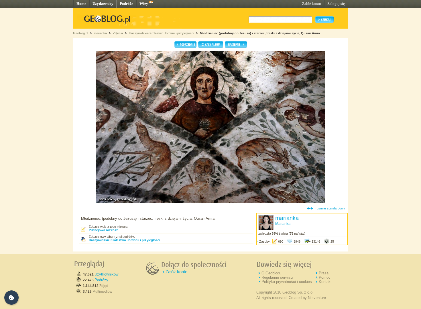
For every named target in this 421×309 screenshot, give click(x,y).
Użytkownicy (103, 3)
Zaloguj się (336, 3)
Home (81, 3)
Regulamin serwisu (277, 277)
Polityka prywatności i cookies (286, 282)
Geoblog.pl (80, 33)
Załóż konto (311, 3)
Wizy (143, 3)
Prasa (323, 273)
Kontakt (325, 282)
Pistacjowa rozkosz (103, 230)
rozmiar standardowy (330, 208)
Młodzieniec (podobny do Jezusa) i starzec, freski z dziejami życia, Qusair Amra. (260, 33)
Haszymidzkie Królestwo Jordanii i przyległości (161, 33)
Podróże (126, 3)
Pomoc (324, 277)
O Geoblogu (271, 273)
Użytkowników (106, 274)
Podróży (101, 280)
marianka (100, 33)
